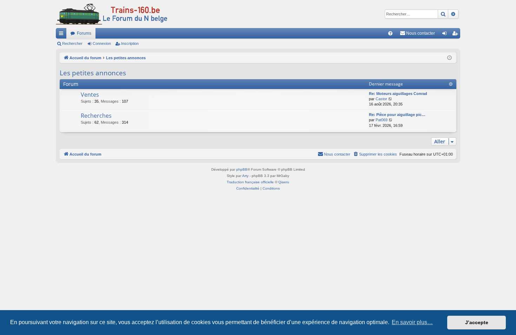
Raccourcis (62, 35)
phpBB (241, 169)
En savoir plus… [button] (412, 322)
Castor (381, 99)
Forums (84, 33)
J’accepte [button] (476, 322)
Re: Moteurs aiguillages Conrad (398, 93)
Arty (245, 176)
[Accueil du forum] (111, 14)
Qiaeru (283, 182)
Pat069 (382, 120)
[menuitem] (390, 33)
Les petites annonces (93, 72)
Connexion (102, 43)
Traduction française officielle (250, 182)
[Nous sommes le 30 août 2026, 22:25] (449, 58)
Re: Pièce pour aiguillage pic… (397, 114)
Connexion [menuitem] (446, 35)
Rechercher (72, 43)
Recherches (96, 115)
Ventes (90, 94)
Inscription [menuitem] (456, 35)
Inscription (130, 43)
